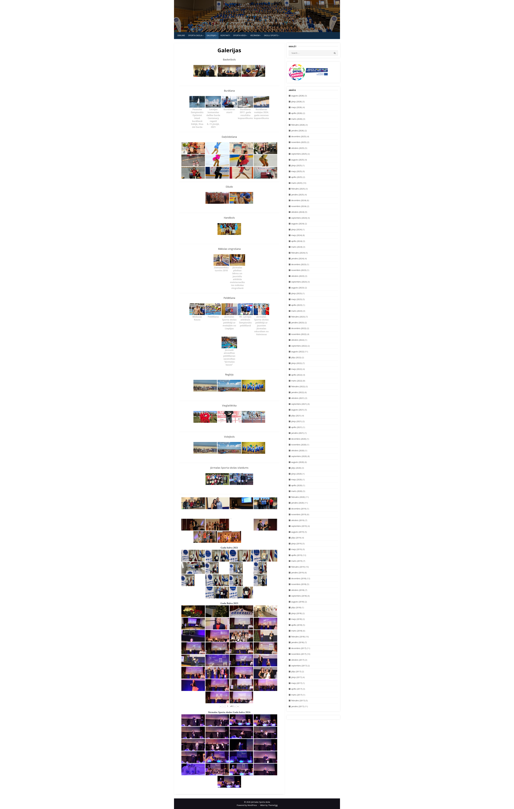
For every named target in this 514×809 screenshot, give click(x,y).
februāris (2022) (298, 386)
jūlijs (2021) (296, 415)
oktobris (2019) (297, 520)
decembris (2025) (298, 136)
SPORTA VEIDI (239, 35)
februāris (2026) (298, 125)
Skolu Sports (271, 35)
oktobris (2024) (297, 212)
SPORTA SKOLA (195, 35)
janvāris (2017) (297, 706)
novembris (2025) (298, 142)
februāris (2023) (298, 316)
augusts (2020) (297, 462)
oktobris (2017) (297, 660)
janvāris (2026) (297, 130)
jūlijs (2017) (296, 671)
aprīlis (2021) (296, 427)
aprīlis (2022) (296, 375)
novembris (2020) (298, 444)
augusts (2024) (297, 223)
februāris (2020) (298, 497)
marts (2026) (296, 119)
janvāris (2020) (297, 502)
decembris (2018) (298, 578)
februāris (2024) (298, 252)
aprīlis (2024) (296, 241)
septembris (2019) (299, 526)
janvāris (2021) (297, 433)
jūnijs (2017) (296, 677)
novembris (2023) (298, 270)
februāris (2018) (298, 636)
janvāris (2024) (297, 258)
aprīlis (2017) (296, 689)
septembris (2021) (299, 404)
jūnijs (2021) (296, 421)
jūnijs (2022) (296, 363)
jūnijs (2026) (296, 101)
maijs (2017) (296, 683)
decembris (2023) (298, 264)
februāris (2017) (298, 700)
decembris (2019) (298, 508)
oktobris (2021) (297, 398)
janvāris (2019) (297, 572)
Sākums (181, 35)
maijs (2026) (296, 107)
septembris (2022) (299, 346)
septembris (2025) (299, 154)
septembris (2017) (299, 665)
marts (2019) (296, 561)
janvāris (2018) (297, 642)
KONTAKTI (225, 35)
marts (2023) (296, 311)
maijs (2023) (296, 299)
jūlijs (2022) (296, 357)
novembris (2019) (298, 514)
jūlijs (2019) (296, 537)
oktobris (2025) (297, 148)
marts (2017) (296, 694)
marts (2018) (296, 630)
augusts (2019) (297, 532)
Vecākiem (254, 35)
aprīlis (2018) (296, 625)
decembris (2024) (298, 200)
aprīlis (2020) (296, 485)
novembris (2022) (298, 334)
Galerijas (211, 35)
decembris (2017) (298, 648)
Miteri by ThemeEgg (268, 805)
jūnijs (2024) (296, 229)
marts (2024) (296, 247)
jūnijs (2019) (296, 543)
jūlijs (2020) (296, 468)
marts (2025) (296, 183)
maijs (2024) (296, 235)
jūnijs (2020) (296, 473)
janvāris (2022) (297, 392)
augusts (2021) (297, 409)
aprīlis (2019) (296, 555)
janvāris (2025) (297, 194)
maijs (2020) (296, 479)
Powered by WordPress (247, 805)
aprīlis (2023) (296, 305)
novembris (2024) (298, 206)
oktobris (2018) (297, 590)
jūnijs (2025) (296, 165)
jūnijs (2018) (296, 613)
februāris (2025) (298, 188)
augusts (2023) (297, 287)
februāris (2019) (298, 567)
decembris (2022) (298, 328)
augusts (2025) (297, 159)
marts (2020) (296, 491)
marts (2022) (296, 380)
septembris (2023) (299, 281)
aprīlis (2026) (296, 113)
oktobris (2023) (297, 276)
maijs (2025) (296, 171)
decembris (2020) (298, 439)
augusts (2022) (297, 351)
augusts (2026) (297, 95)
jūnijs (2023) (296, 293)
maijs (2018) (296, 619)
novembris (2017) (298, 654)
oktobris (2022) (297, 340)
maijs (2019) (296, 549)
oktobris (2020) (297, 450)
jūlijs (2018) (296, 607)
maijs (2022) (296, 369)
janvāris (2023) (297, 322)
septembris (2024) (299, 218)
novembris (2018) (298, 584)
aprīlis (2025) (296, 177)
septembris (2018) (299, 596)
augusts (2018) (297, 601)
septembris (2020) (299, 456)
